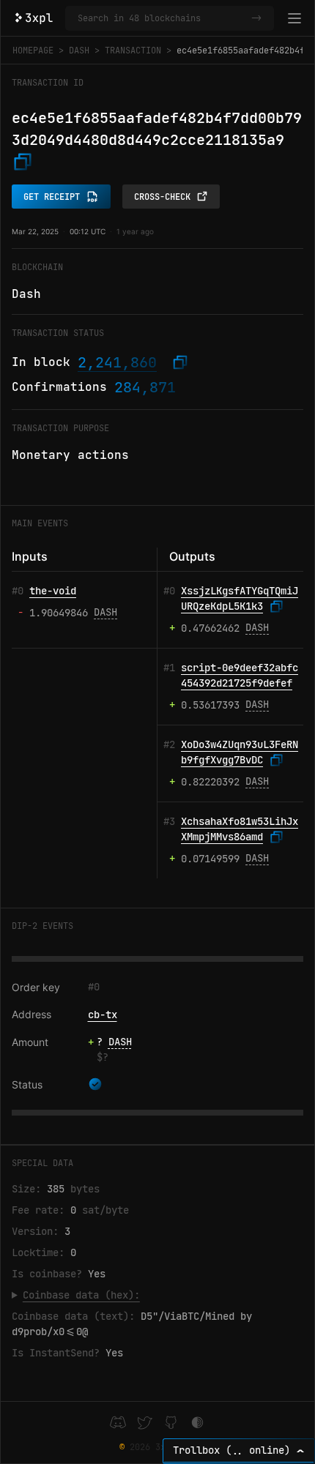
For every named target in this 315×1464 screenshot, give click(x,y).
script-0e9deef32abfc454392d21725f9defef (239, 675)
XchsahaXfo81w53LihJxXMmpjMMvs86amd (239, 829)
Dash (79, 50)
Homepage (32, 50)
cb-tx (102, 1014)
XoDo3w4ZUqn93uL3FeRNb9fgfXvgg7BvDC (239, 752)
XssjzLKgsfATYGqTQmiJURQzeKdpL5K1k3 (239, 598)
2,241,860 (117, 362)
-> (256, 18)
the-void (52, 590)
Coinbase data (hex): (81, 1294)
